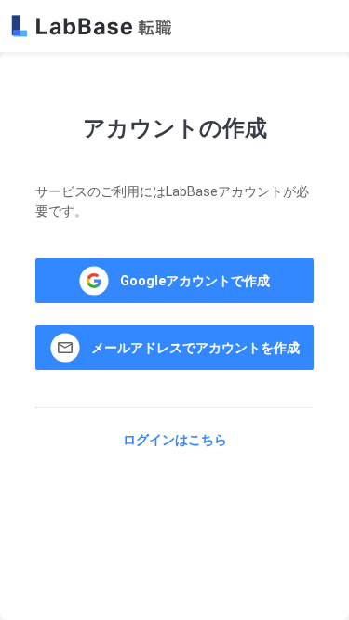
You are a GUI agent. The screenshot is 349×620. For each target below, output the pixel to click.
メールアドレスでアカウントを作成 (195, 347)
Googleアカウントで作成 (195, 280)
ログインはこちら (175, 439)
